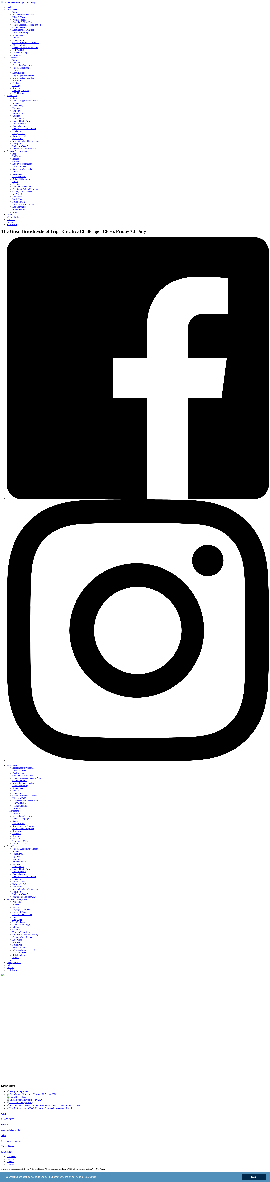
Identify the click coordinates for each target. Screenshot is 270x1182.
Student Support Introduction (25, 100)
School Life (12, 95)
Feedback (16, 83)
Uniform (16, 111)
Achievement (13, 57)
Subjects (16, 63)
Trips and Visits (19, 166)
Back (9, 7)
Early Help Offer (19, 136)
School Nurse (18, 118)
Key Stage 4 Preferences (23, 75)
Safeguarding (18, 40)
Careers (15, 161)
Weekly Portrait (19, 20)
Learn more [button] (90, 1177)
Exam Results (18, 73)
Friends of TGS (19, 45)
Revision (16, 88)
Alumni (15, 212)
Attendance (17, 103)
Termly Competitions (21, 186)
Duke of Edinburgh (21, 179)
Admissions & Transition (23, 30)
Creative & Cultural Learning (25, 189)
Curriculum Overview (22, 65)
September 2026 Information (25, 47)
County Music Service (22, 191)
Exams (15, 70)
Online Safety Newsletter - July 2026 (25, 1100)
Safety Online (18, 131)
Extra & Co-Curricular (22, 169)
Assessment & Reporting (23, 78)
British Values (18, 209)
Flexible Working (20, 32)
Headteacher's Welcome (23, 14)
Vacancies (16, 55)
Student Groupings (20, 68)
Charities (16, 184)
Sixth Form (12, 224)
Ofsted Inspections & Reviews (25, 42)
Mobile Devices (19, 113)
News (9, 214)
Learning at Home (20, 90)
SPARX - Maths (19, 93)
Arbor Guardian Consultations (25, 141)
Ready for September (18, 1091)
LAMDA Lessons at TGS (23, 204)
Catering (16, 116)
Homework (17, 80)
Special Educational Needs (24, 128)
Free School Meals (20, 126)
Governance (17, 35)
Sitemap (10, 1164)
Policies (15, 37)
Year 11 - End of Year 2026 (24, 148)
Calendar (11, 219)
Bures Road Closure (18, 1097)
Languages (17, 174)
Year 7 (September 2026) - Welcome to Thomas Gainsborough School (40, 1108)
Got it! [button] (254, 1177)
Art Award (17, 194)
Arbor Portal (17, 138)
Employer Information (22, 164)
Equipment (17, 108)
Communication (19, 27)
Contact (10, 222)
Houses (15, 159)
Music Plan (17, 199)
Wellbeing (16, 156)
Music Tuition (18, 202)
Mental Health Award (22, 121)
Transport (16, 143)
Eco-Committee (19, 207)
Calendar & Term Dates (22, 22)
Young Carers (18, 133)
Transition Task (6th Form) (21, 1102)
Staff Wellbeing (19, 50)
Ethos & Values (19, 17)
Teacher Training (19, 52)
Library (15, 181)
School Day (17, 106)
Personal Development (17, 151)
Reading (16, 85)
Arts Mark (17, 197)
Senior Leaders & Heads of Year (26, 25)
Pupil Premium (19, 123)
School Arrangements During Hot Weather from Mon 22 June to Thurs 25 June (44, 1105)
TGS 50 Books (19, 176)
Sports (15, 171)
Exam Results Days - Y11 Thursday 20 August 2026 (32, 1094)
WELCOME (12, 9)
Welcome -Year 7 (20, 146)
